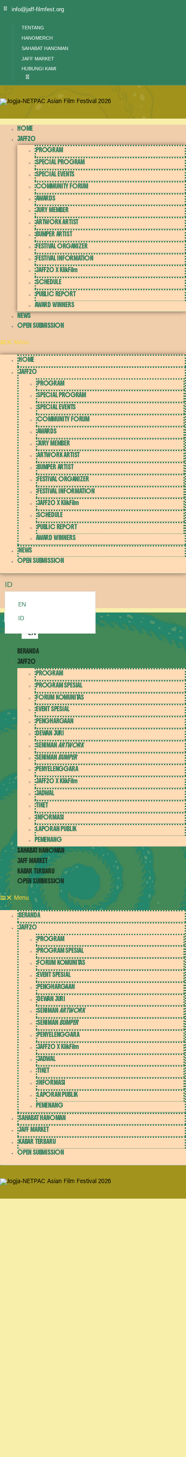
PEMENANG (48, 839)
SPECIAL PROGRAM (60, 162)
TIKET (42, 805)
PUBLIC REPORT (55, 294)
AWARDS (45, 198)
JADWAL (45, 793)
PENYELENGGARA (57, 769)
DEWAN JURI (50, 733)
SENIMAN (59, 745)
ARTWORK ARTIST (57, 222)
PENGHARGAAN (55, 721)
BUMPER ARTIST (54, 234)
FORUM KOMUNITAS (60, 697)
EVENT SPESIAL (52, 709)
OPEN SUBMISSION (40, 325)
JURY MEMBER (52, 210)
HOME (25, 128)
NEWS (24, 315)
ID (21, 619)
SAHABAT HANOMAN (40, 850)
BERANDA (28, 651)
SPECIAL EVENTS (55, 174)
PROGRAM (49, 150)
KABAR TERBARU (35, 871)
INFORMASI (50, 817)
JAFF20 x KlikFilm (56, 270)
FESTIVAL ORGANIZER (61, 246)
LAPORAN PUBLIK (56, 829)
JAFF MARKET (32, 861)
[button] (25, 78)
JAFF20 (26, 139)
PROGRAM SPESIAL (59, 685)
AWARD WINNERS (54, 305)
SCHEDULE (48, 282)
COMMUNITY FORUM (62, 186)
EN (22, 605)
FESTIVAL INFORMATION (64, 258)
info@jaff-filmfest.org (38, 9)
